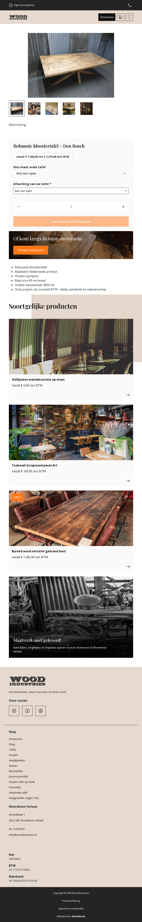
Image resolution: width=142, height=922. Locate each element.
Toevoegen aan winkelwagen (71, 221)
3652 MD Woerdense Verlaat (26, 820)
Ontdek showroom (31, 250)
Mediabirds (78, 916)
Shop (12, 744)
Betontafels (16, 771)
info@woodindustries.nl (23, 835)
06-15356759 (17, 829)
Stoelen (13, 755)
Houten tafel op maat (22, 782)
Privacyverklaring (71, 900)
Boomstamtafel (18, 776)
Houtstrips (15, 787)
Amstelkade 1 (17, 814)
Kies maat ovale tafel (29, 167)
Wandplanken (17, 760)
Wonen (13, 766)
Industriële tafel (18, 792)
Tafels (12, 749)
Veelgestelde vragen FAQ (24, 798)
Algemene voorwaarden (71, 908)
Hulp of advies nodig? (130, 5)
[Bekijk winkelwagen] (120, 17)
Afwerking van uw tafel (32, 184)
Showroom (107, 17)
